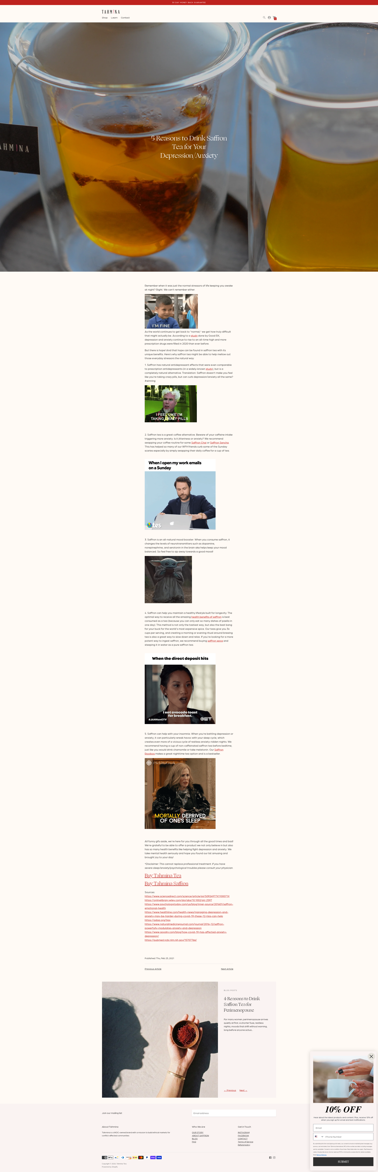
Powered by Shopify (110, 1167)
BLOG (195, 1138)
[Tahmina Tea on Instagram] (274, 1157)
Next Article (227, 968)
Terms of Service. (322, 1155)
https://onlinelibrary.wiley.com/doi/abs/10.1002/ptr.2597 (178, 900)
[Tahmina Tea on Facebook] (270, 1157)
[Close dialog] (371, 1056)
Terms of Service (245, 1141)
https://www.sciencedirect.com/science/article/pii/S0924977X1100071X (187, 896)
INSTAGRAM (244, 1132)
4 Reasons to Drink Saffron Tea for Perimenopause (242, 1004)
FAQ (194, 1141)
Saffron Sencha (219, 442)
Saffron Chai (198, 442)
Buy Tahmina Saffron (166, 883)
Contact (125, 17)
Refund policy (244, 1145)
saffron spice (215, 640)
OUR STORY (197, 1132)
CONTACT (243, 1138)
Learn (114, 17)
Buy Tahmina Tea (163, 875)
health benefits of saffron (206, 616)
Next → (243, 1090)
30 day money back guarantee (189, 2)
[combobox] (318, 1136)
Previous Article (153, 968)
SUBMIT (343, 1162)
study (194, 335)
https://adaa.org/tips (157, 919)
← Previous (230, 1090)
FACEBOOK (243, 1135)
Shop (105, 17)
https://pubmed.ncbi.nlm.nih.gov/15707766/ (171, 939)
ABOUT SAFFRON (200, 1135)
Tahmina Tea (121, 1164)
